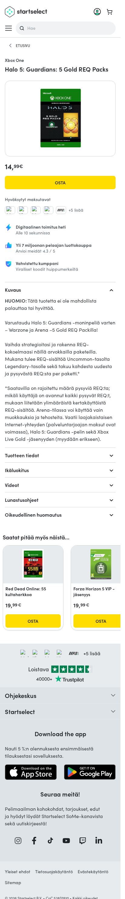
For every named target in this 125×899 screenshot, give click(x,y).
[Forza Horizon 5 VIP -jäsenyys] (100, 564)
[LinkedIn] (101, 840)
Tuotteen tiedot (22, 455)
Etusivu (23, 45)
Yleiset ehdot (17, 871)
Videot (12, 484)
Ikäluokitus (17, 470)
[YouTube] (68, 840)
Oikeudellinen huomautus (33, 514)
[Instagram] (20, 840)
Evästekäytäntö (93, 871)
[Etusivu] (10, 45)
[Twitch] (84, 840)
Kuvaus (13, 289)
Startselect (20, 711)
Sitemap (13, 882)
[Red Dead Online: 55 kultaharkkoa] (33, 564)
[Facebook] (36, 840)
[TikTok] (52, 840)
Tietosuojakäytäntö (54, 871)
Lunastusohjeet (22, 499)
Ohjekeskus (20, 695)
